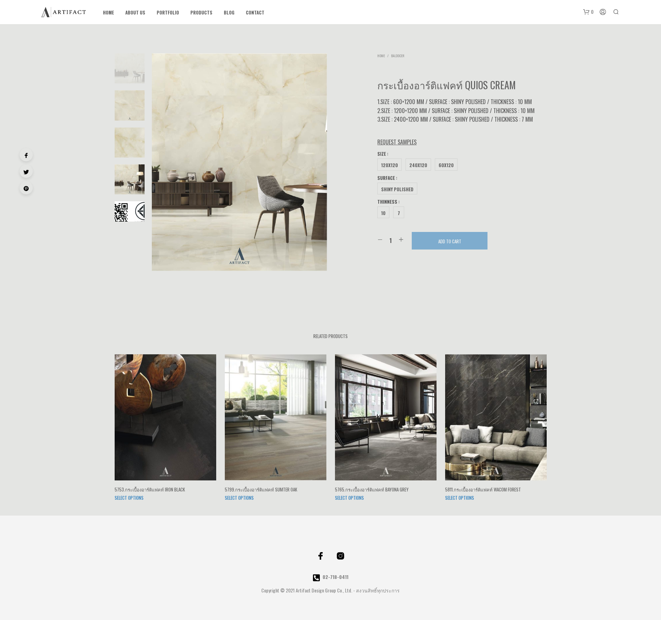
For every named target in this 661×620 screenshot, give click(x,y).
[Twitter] (26, 171)
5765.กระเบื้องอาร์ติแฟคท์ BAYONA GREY (372, 489)
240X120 (418, 165)
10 (383, 213)
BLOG (229, 12)
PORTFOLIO (168, 12)
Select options (129, 497)
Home (381, 55)
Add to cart (449, 241)
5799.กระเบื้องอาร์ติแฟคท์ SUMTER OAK (261, 489)
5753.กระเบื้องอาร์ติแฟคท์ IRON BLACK (150, 489)
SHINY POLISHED (397, 189)
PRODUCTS (201, 12)
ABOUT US (135, 12)
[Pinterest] (26, 187)
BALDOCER (397, 55)
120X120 (389, 165)
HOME (108, 12)
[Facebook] (26, 154)
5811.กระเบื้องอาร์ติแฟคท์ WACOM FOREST (483, 489)
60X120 (446, 165)
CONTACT (255, 12)
